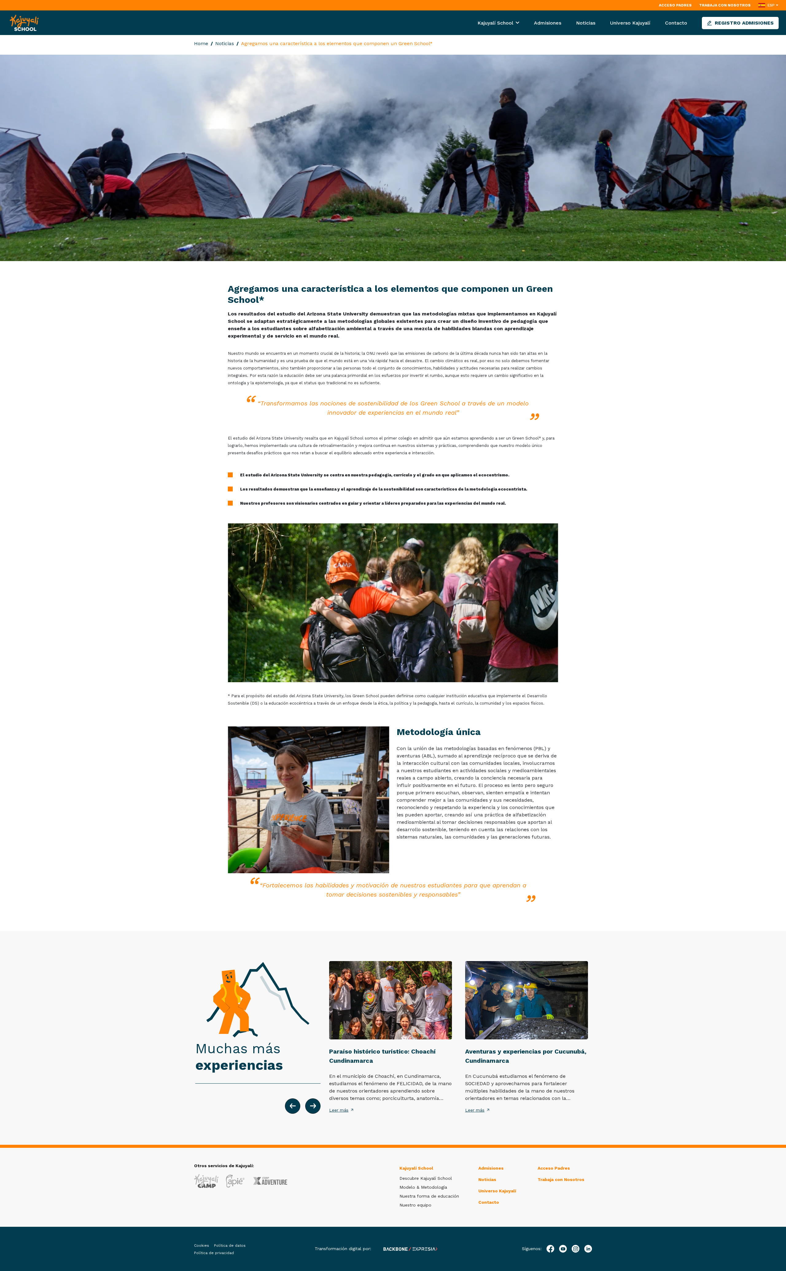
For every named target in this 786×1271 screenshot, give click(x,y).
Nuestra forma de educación (429, 1196)
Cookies (201, 1245)
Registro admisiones (744, 23)
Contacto (676, 23)
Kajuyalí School (496, 23)
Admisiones (547, 23)
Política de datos (230, 1245)
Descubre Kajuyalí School (425, 1178)
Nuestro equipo (415, 1205)
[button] (292, 1106)
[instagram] (575, 1249)
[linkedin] (588, 1249)
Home (201, 43)
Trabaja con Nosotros (725, 5)
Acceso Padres (675, 5)
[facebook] (550, 1249)
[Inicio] (24, 22)
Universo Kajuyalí (630, 23)
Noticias (585, 23)
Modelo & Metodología (423, 1187)
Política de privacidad (214, 1253)
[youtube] (563, 1249)
